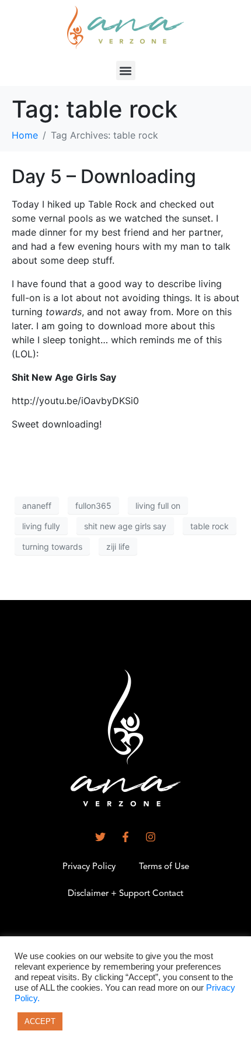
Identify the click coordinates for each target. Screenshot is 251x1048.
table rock (209, 526)
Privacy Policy (89, 867)
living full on (157, 506)
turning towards (52, 546)
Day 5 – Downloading (104, 176)
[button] (125, 70)
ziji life (118, 546)
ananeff (36, 506)
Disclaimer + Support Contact (125, 894)
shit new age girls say (125, 526)
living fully (41, 526)
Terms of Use (164, 867)
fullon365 (93, 506)
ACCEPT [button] (40, 1021)
